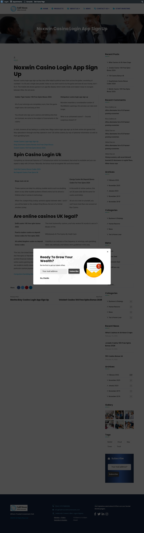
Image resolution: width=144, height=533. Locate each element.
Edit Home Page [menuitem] (39, 2)
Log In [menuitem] (6, 2)
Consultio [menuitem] (29, 2)
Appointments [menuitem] (17, 2)
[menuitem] (2, 1)
